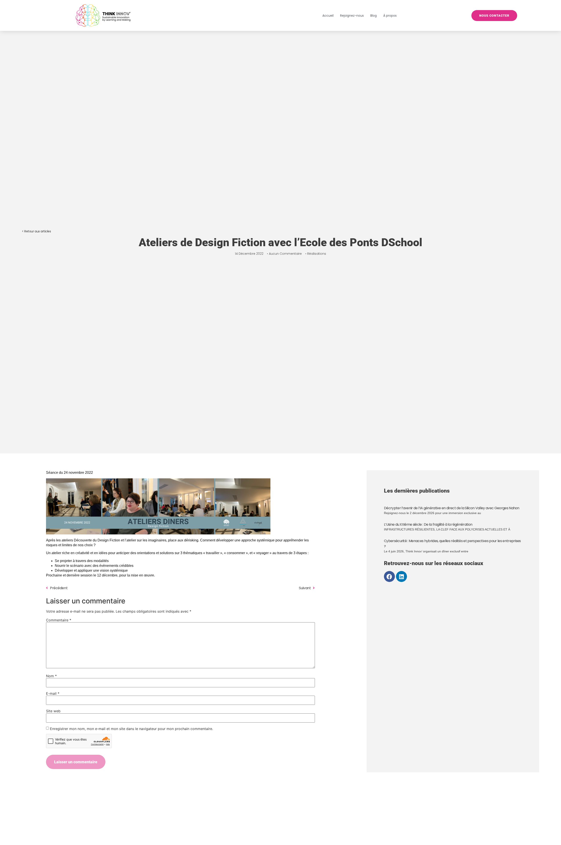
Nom (51, 676)
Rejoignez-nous (352, 15)
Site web (53, 711)
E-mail (52, 693)
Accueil (328, 15)
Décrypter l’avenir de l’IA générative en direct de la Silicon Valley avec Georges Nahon (451, 508)
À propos (390, 15)
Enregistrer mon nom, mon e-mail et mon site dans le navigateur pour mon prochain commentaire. (131, 728)
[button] (36, 231)
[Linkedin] (401, 576)
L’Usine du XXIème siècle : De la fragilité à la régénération (428, 524)
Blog (373, 15)
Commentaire (58, 620)
